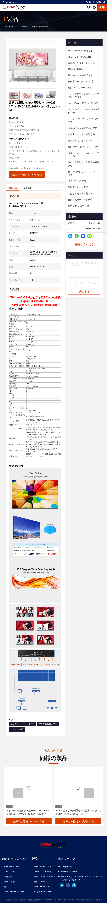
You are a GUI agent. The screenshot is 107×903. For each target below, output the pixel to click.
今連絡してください (84, 244)
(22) (80, 50)
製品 (12, 27)
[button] (52, 93)
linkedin (62, 885)
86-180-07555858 (96, 2)
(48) (80, 193)
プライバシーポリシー (14, 891)
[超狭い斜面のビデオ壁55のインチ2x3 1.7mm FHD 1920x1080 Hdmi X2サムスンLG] (32, 65)
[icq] (89, 236)
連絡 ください (10, 881)
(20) (83, 120)
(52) (80, 140)
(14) (78, 205)
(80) (80, 75)
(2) (77, 69)
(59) (79, 187)
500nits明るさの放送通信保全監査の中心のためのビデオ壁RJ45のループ (78, 812)
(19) (83, 154)
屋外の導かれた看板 (43, 866)
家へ (6, 27)
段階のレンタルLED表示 (44, 876)
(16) (80, 57)
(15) (83, 103)
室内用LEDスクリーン (43, 891)
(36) (84, 111)
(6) (81, 63)
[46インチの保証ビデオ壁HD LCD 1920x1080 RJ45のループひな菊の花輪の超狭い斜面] (29, 788)
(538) (77, 181)
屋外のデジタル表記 (43, 886)
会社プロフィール (12, 866)
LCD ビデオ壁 (23, 27)
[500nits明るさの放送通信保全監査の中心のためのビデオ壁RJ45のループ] (78, 788)
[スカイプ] (70, 236)
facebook (68, 885)
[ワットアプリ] (77, 236)
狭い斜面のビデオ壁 (48, 724)
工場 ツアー (9, 871)
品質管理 (8, 876)
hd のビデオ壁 (17, 729)
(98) (83, 173)
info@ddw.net (11, 2)
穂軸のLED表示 (40, 881)
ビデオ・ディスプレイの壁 (22, 724)
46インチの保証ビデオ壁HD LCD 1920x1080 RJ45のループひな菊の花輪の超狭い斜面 (28, 812)
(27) (83, 146)
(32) (82, 128)
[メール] (83, 236)
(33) (83, 95)
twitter (74, 885)
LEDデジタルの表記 (42, 871)
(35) (83, 164)
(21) (81, 134)
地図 (6, 886)
